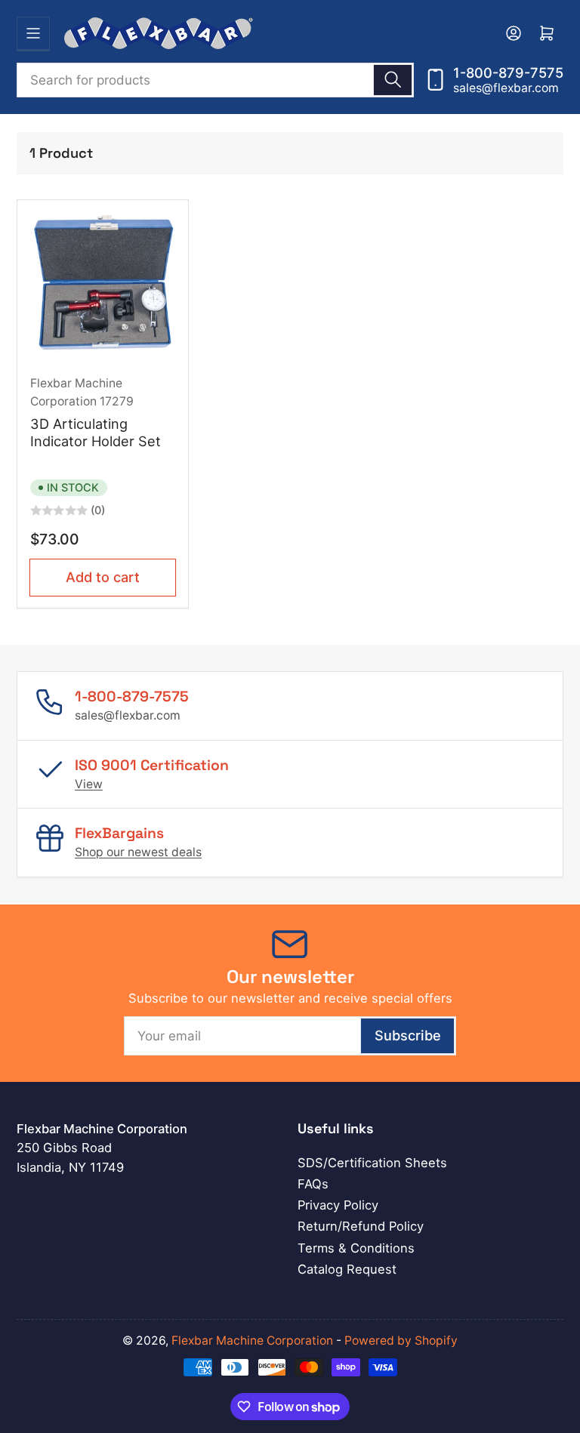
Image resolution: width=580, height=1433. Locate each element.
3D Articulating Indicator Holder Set (95, 432)
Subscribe (408, 1035)
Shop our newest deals (138, 852)
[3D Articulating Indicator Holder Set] (103, 285)
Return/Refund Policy (361, 1226)
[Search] (393, 80)
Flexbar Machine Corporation (252, 1340)
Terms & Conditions (356, 1248)
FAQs (313, 1183)
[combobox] (215, 80)
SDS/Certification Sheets (372, 1162)
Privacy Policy (338, 1205)
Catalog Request (347, 1269)
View (89, 784)
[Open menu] (33, 33)
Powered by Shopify (401, 1340)
